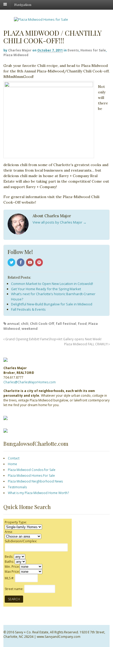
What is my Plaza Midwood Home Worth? (38, 493)
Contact (13, 458)
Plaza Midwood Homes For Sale (31, 475)
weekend (30, 328)
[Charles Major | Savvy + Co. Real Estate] (41, 19)
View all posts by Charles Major (59, 222)
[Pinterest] (39, 262)
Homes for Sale (93, 50)
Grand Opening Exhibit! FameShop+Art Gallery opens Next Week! (52, 339)
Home (12, 464)
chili (24, 323)
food (82, 323)
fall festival (66, 323)
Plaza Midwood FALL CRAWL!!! (86, 344)
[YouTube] (30, 262)
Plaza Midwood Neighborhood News (35, 481)
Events (73, 50)
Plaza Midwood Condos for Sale (31, 470)
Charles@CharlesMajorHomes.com (29, 382)
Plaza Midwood (15, 55)
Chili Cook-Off (42, 323)
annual (13, 323)
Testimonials (17, 487)
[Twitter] (12, 262)
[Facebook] (21, 262)
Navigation (22, 4)
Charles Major (20, 50)
